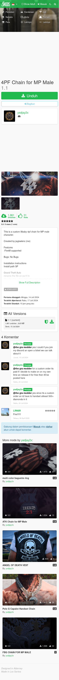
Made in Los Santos (11, 671)
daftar (49, 426)
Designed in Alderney (11, 668)
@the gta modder (22, 347)
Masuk (36, 426)
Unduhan (12, 217)
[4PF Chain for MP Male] (29, 184)
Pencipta (27, 344)
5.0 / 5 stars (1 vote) (9, 224)
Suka (26, 217)
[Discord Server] (19, 116)
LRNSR (17, 410)
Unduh (32, 95)
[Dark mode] (50, 4)
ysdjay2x (22, 112)
